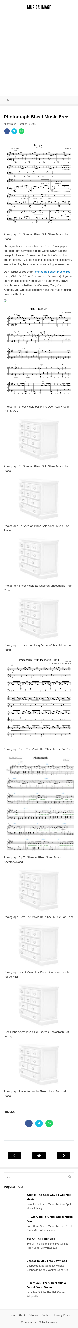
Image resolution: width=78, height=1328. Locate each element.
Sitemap (33, 1315)
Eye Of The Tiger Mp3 (41, 1238)
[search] (69, 1176)
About (22, 1315)
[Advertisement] (39, 55)
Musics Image (39, 7)
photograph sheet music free (52, 271)
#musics (9, 1111)
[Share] (7, 131)
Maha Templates (48, 1322)
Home (11, 1315)
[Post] (13, 1210)
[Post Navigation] (39, 1155)
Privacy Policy (62, 1315)
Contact (46, 1315)
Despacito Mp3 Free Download (47, 1260)
